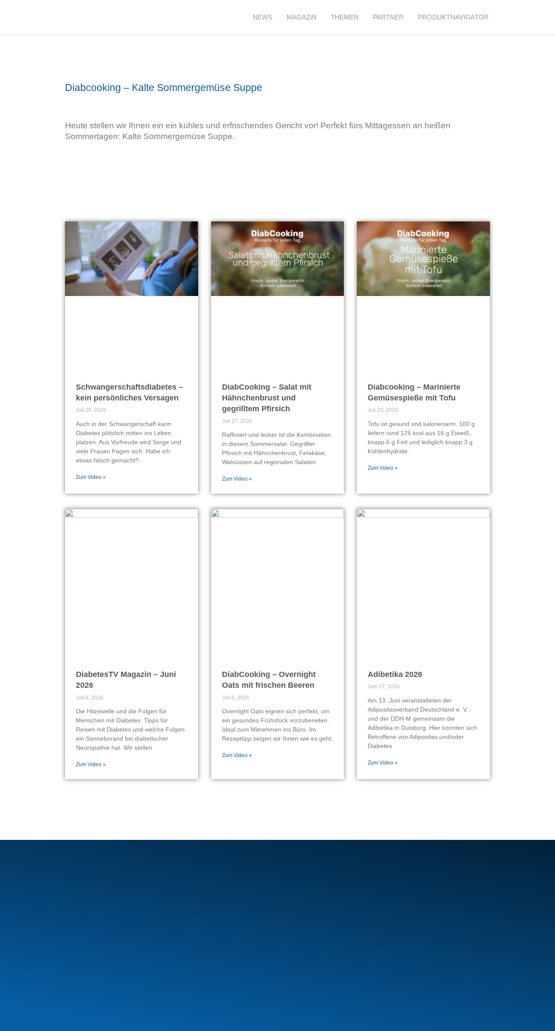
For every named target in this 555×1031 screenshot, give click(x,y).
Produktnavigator (453, 17)
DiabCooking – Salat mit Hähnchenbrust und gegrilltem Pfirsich (266, 398)
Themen (345, 17)
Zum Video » (91, 477)
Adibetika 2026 (395, 674)
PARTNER (388, 17)
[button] (511, 17)
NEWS (263, 17)
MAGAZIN (302, 17)
